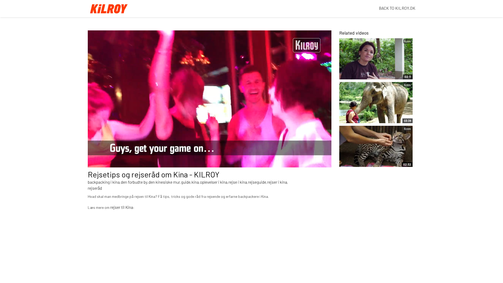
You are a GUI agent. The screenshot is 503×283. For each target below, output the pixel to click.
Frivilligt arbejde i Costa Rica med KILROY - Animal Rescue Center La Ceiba (367, 158)
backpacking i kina (104, 181)
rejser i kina (277, 181)
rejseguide (257, 181)
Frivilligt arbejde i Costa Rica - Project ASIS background (364, 70)
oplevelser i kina (213, 181)
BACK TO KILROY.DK (397, 8)
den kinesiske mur (164, 181)
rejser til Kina (121, 207)
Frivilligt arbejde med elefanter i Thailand (362, 116)
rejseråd (95, 188)
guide (185, 181)
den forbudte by (134, 181)
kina (195, 181)
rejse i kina (237, 181)
